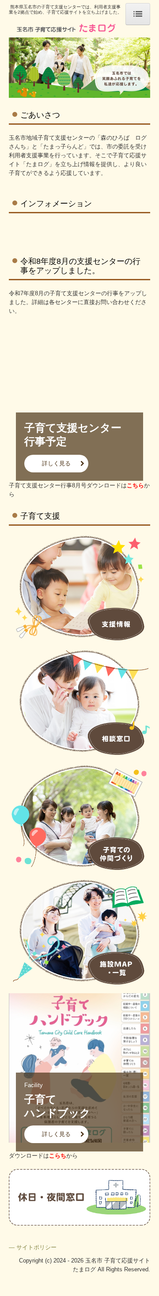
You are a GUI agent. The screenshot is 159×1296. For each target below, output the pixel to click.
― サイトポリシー (33, 1247)
